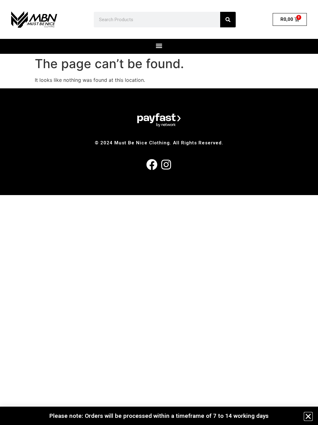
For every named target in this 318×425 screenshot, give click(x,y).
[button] (308, 416)
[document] (159, 212)
